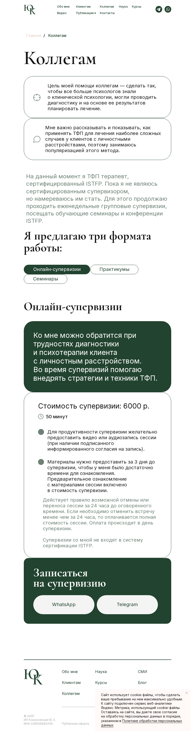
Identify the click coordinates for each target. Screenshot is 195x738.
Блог (142, 682)
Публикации (85, 13)
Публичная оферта (75, 723)
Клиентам (83, 6)
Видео (62, 13)
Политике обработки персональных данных (141, 723)
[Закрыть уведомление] (186, 692)
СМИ (142, 671)
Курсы (136, 6)
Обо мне (63, 6)
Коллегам (107, 6)
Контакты (107, 13)
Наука (123, 6)
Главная (33, 35)
